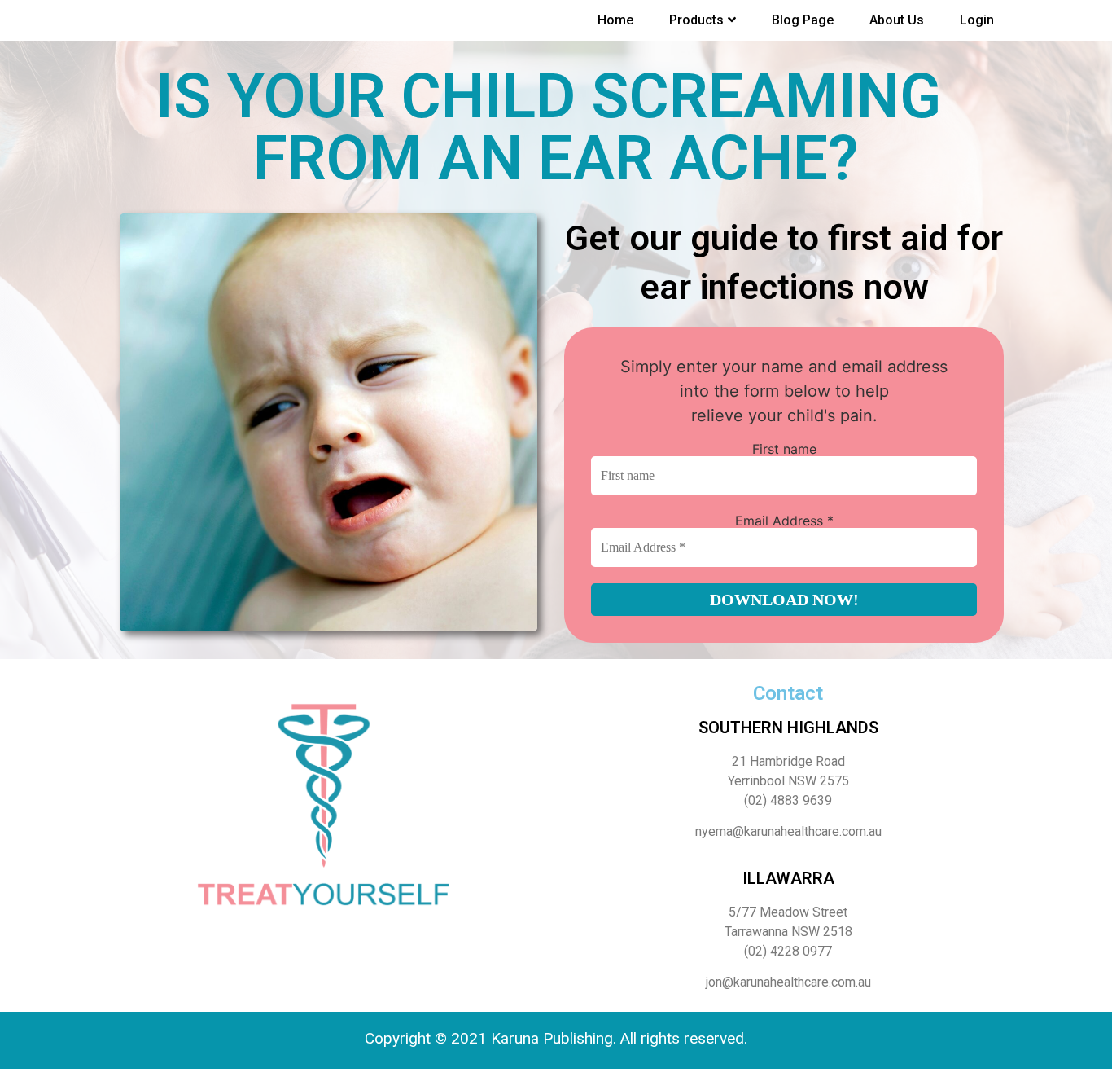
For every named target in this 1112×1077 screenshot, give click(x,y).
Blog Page (803, 20)
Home (615, 20)
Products (696, 20)
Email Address (784, 520)
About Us (896, 20)
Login (977, 20)
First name (784, 448)
